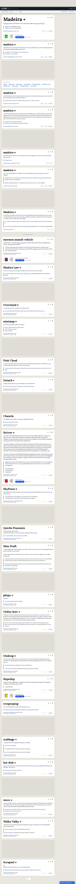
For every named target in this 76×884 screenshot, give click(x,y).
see (29, 707)
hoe (20, 221)
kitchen (43, 809)
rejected (26, 100)
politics (14, 217)
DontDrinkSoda (10, 671)
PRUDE (29, 226)
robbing (39, 311)
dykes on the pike (10, 163)
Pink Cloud (5, 372)
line (30, 247)
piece (20, 533)
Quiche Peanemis (6, 538)
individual (9, 383)
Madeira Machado (36, 84)
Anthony (7, 462)
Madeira (4, 31)
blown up (21, 386)
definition (37, 825)
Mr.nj (8, 229)
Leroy (6, 311)
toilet (17, 707)
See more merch (28, 37)
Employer (9, 186)
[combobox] (39, 8)
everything (27, 96)
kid (21, 419)
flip (30, 419)
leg (24, 752)
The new (6, 368)
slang (13, 803)
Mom (6, 752)
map (5, 324)
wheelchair (11, 829)
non (18, 659)
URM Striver (9, 474)
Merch (51, 31)
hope (6, 668)
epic (43, 23)
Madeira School (6, 86)
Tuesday (34, 618)
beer (7, 615)
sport (23, 554)
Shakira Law (5, 278)
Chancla (4, 424)
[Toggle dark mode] (74, 9)
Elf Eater (9, 313)
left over (9, 867)
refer (32, 270)
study (51, 454)
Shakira (27, 273)
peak (36, 533)
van (24, 243)
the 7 (42, 311)
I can (6, 601)
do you (12, 329)
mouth (28, 809)
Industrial (35, 249)
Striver (4, 474)
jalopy (4, 604)
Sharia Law (11, 270)
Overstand (5, 313)
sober (49, 363)
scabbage (5, 754)
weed (27, 668)
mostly (10, 324)
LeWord (9, 333)
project (18, 867)
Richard (6, 273)
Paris (22, 496)
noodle (10, 770)
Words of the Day (5, 11)
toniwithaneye (10, 372)
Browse (11, 11)
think (50, 155)
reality (20, 217)
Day (24, 249)
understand (7, 308)
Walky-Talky (5, 835)
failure (39, 447)
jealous (37, 47)
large (35, 766)
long (17, 383)
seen (36, 682)
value (51, 492)
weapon (11, 419)
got (21, 52)
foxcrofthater (9, 103)
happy (17, 368)
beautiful (6, 23)
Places (20, 11)
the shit (9, 157)
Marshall (32, 454)
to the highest (23, 308)
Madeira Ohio (19, 84)
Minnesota (5, 766)
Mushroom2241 (13, 538)
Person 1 (7, 26)
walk (31, 825)
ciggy (22, 809)
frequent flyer (27, 492)
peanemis (15, 535)
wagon (18, 243)
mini (22, 243)
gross (29, 749)
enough (22, 498)
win (25, 47)
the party (22, 870)
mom (7, 422)
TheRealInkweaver (12, 712)
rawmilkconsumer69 (11, 689)
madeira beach (27, 84)
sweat (21, 118)
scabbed (6, 742)
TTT (27, 462)
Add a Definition (64, 11)
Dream (48, 457)
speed (45, 659)
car (7, 598)
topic (12, 308)
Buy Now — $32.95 (19, 37)
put (29, 554)
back (20, 121)
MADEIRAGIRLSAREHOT (11, 56)
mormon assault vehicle (7, 253)
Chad (14, 559)
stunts (16, 601)
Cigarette (5, 803)
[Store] (71, 9)
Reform (18, 270)
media (17, 533)
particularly (15, 742)
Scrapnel (4, 872)
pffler (9, 568)
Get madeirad (34, 86)
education (35, 173)
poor (48, 492)
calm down (31, 386)
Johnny (9, 668)
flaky (23, 742)
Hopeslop (5, 689)
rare (16, 684)
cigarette (19, 803)
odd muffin (11, 835)
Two (4, 173)
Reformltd (10, 278)
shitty (5, 598)
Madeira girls (12, 84)
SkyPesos (5, 501)
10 (7, 687)
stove (4, 813)
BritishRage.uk (10, 31)
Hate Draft (5, 568)
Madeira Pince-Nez (46, 84)
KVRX (14, 253)
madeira (4, 56)
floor (39, 870)
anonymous (9, 389)
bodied (17, 825)
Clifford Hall (9, 773)
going (12, 386)
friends (29, 115)
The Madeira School (24, 86)
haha (33, 832)
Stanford (26, 52)
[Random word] (68, 8)
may (48, 215)
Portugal (37, 23)
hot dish (4, 773)
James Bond (11, 601)
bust (4, 662)
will (38, 173)
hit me (9, 422)
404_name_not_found (12, 501)
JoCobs (9, 754)
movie (22, 535)
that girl (12, 121)
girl (8, 100)
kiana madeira (15, 86)
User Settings (71, 11)
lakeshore (10, 628)
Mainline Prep (9, 126)
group (37, 766)
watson (8, 604)
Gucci (20, 178)
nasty (28, 710)
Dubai (21, 273)
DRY (31, 178)
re (47, 363)
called (15, 121)
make (27, 383)
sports (23, 549)
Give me (6, 535)
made (10, 870)
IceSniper (9, 872)
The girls (20, 155)
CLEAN (33, 178)
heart (47, 113)
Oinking (4, 671)
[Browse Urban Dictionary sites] (5, 8)
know (15, 329)
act (6, 707)
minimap (4, 333)
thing (30, 710)
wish (17, 97)
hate (9, 559)
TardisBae (9, 424)
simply (18, 770)
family (40, 368)
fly (29, 498)
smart (14, 47)
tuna (7, 770)
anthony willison (9, 813)
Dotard (4, 389)
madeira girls (9, 160)
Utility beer (5, 628)
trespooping (5, 712)
